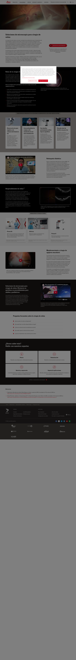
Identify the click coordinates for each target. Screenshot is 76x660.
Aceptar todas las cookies (43, 80)
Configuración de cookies (33, 80)
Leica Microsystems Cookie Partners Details (28, 77)
